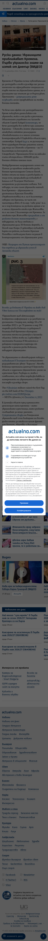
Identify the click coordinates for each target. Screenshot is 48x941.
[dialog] (24, 470)
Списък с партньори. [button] (24, 480)
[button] (24, 462)
